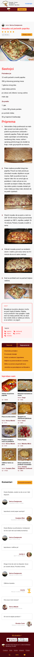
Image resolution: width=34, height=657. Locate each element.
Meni (17, 655)
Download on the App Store (12, 640)
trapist (9, 333)
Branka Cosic (20, 623)
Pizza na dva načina (9, 413)
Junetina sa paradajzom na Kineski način (17, 367)
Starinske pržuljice (10, 351)
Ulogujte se (22, 9)
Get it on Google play (23, 640)
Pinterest (28, 650)
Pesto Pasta (25, 436)
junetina (18, 333)
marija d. (22, 554)
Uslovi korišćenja (25, 644)
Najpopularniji (24, 345)
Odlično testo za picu (9, 460)
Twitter (10, 650)
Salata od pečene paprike (9, 390)
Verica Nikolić (13, 606)
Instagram (21, 650)
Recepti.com (3, 645)
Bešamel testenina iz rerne (25, 390)
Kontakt (14, 646)
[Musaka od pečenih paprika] (18, 155)
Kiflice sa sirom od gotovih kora (15, 364)
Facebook (5, 650)
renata (22, 590)
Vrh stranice (16, 635)
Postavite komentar (24, 482)
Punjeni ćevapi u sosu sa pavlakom (9, 436)
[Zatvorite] (1, 3)
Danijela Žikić (20, 518)
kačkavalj (19, 331)
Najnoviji (9, 345)
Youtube (16, 650)
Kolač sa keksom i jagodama (14, 357)
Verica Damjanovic (16, 25)
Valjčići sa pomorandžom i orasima (16, 360)
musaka (9, 335)
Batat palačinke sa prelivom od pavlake (25, 460)
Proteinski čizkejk (10, 354)
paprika (9, 331)
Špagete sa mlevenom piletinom (25, 413)
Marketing (8, 646)
